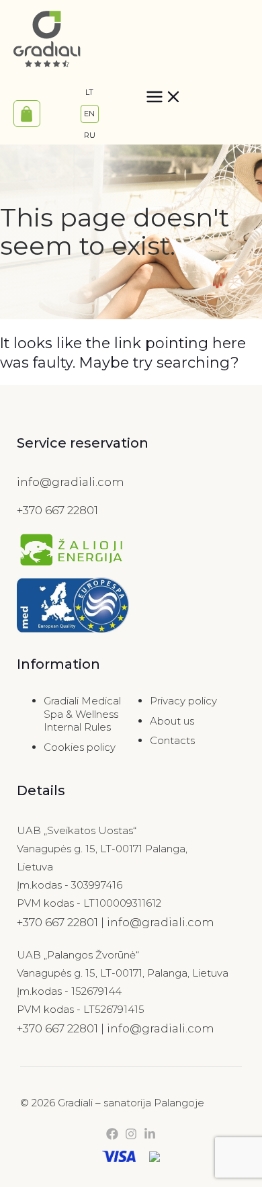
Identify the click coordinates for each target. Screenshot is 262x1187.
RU (89, 135)
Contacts (172, 740)
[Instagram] (131, 1136)
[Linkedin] (150, 1136)
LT (89, 92)
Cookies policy (80, 747)
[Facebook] (112, 1136)
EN (89, 113)
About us (172, 720)
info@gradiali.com (70, 482)
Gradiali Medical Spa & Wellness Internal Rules (82, 713)
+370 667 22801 (57, 510)
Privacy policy (183, 700)
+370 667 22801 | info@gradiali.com (115, 922)
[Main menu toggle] (164, 101)
